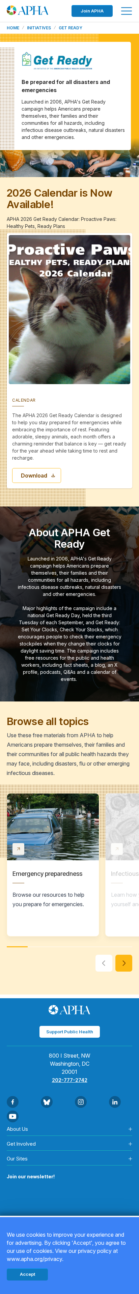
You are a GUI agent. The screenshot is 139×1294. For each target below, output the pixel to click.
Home (13, 28)
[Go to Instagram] (81, 1102)
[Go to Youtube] (13, 1116)
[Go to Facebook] (13, 1102)
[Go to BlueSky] (47, 1102)
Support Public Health (69, 1031)
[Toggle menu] (126, 11)
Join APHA (92, 10)
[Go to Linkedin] (115, 1102)
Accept (27, 1274)
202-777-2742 (69, 1080)
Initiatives (39, 28)
